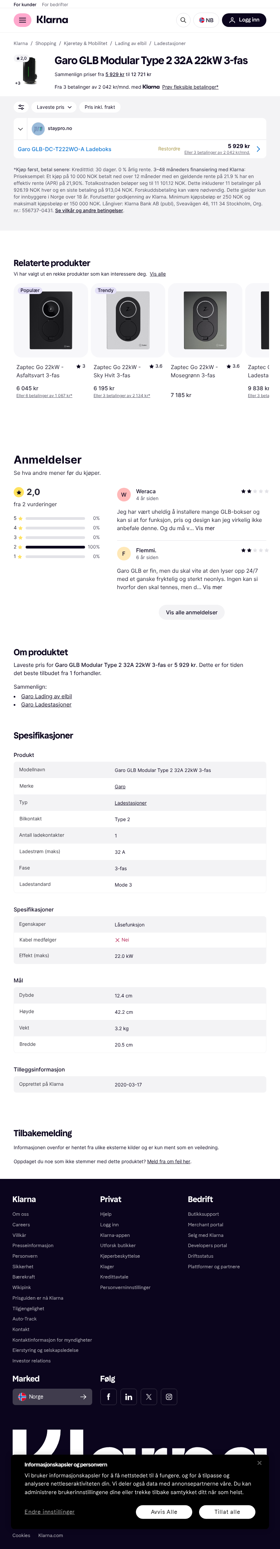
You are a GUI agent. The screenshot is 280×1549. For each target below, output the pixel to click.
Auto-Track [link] (25, 1319)
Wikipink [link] (22, 1287)
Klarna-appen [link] (115, 1235)
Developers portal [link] (207, 1245)
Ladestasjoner (130, 803)
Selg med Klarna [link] (205, 1235)
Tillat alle (227, 1511)
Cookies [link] (21, 1535)
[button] (206, 20)
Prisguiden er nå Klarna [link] (38, 1298)
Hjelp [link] (106, 1214)
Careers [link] (21, 1225)
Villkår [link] (19, 1235)
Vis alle (158, 274)
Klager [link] (107, 1267)
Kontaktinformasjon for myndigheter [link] (52, 1340)
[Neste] (257, 341)
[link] (108, 1397)
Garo (120, 787)
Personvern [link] (25, 1256)
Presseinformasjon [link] (33, 1245)
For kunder (25, 5)
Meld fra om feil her (168, 1161)
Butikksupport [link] (203, 1214)
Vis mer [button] (205, 528)
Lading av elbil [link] (131, 43)
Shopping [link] (46, 43)
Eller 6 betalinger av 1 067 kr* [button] (44, 395)
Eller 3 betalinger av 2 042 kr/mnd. (217, 152)
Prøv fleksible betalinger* (190, 87)
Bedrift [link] (200, 1199)
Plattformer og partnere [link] (214, 1267)
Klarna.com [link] (50, 1535)
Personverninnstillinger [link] (125, 1287)
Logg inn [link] (109, 1225)
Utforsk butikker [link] (118, 1245)
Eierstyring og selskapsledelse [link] (46, 1350)
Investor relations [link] (32, 1361)
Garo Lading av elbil (46, 696)
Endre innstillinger (50, 1512)
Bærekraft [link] (24, 1277)
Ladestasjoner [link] (170, 43)
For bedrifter (55, 5)
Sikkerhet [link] (23, 1267)
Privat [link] (111, 1199)
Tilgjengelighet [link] (28, 1309)
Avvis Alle (164, 1511)
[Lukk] (259, 1462)
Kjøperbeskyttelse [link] (120, 1256)
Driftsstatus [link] (200, 1256)
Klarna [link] (21, 43)
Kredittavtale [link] (114, 1277)
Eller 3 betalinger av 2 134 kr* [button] (122, 395)
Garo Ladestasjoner (46, 704)
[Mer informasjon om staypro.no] (20, 129)
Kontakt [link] (21, 1329)
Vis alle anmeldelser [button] (192, 612)
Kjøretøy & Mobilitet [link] (85, 43)
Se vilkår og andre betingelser (89, 211)
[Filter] (21, 107)
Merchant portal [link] (205, 1225)
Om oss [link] (21, 1214)
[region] (140, 1492)
